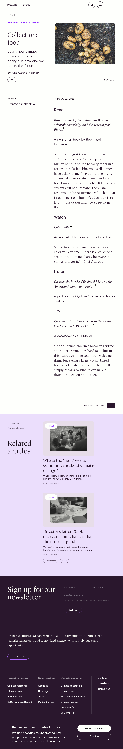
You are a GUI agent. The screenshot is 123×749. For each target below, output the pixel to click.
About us (43, 685)
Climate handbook (20, 104)
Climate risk (67, 691)
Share (110, 80)
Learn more (54, 741)
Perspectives (17, 22)
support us (18, 656)
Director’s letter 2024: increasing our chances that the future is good (68, 536)
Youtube (102, 688)
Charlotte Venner (25, 72)
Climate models (69, 701)
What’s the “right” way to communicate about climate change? (68, 465)
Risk (12, 80)
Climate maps (15, 691)
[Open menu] (100, 4)
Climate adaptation (71, 685)
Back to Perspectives (16, 425)
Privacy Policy (102, 600)
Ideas (36, 22)
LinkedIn (102, 683)
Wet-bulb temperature (73, 696)
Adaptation (51, 560)
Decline (94, 736)
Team (41, 696)
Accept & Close (94, 728)
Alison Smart (52, 483)
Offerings (43, 691)
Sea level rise (68, 712)
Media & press (46, 701)
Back (12, 15)
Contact (102, 677)
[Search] (91, 5)
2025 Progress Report (20, 701)
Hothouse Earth (69, 707)
